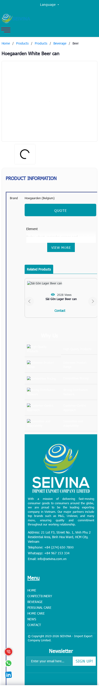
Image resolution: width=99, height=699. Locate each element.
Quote (60, 210)
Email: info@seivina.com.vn (47, 559)
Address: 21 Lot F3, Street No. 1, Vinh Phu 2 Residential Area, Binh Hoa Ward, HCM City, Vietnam (59, 537)
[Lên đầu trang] (85, 666)
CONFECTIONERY (39, 596)
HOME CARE (36, 613)
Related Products (39, 269)
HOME (31, 590)
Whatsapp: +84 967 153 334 (49, 553)
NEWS (31, 619)
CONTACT (34, 625)
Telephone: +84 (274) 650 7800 (51, 547)
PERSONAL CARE (39, 607)
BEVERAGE (35, 602)
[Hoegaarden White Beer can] (49, 101)
